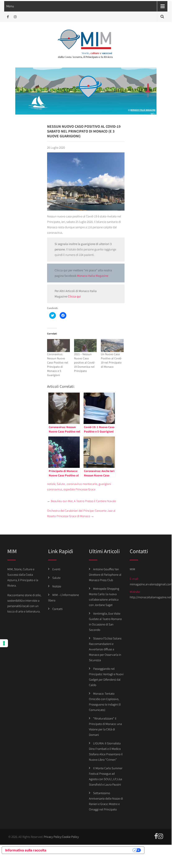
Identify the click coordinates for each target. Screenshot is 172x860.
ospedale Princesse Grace (79, 489)
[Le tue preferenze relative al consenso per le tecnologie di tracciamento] (4, 643)
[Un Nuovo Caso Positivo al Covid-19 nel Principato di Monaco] (112, 345)
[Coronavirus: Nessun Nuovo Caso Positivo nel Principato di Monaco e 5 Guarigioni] (58, 345)
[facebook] (8, 16)
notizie (51, 484)
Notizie (56, 586)
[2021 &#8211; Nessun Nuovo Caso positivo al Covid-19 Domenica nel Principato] (85, 345)
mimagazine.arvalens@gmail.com (151, 584)
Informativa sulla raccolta (25, 850)
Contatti (57, 609)
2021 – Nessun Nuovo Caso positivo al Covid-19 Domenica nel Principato (84, 362)
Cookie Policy (70, 837)
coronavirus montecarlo (82, 484)
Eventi (56, 569)
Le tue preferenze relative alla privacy (91, 850)
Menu (10, 6)
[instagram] (15, 16)
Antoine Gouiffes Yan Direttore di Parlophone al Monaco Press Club (105, 574)
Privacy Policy (52, 837)
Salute (61, 484)
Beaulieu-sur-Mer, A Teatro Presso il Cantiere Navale (81, 501)
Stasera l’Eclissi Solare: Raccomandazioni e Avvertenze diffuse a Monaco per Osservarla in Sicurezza (105, 649)
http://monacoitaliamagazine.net (150, 597)
